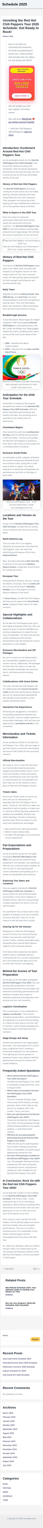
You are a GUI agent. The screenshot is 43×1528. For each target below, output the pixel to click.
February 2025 (9, 1441)
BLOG (5, 1484)
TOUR (5, 1500)
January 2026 (9, 1421)
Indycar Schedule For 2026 (14, 1371)
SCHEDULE (9, 1295)
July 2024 (7, 1465)
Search (5, 1335)
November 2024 (10, 1449)
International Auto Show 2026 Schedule (20, 1363)
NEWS (5, 1492)
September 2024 (10, 1457)
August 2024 (8, 1461)
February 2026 (9, 1417)
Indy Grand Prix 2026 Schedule (16, 1375)
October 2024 (9, 1453)
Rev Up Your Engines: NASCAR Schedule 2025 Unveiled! (20, 1304)
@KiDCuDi (27, 119)
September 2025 (10, 1429)
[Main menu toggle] (38, 4)
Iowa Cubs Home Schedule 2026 (17, 1359)
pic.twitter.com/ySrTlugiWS (21, 122)
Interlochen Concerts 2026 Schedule (19, 1367)
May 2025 (7, 1437)
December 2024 (10, 1445)
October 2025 (9, 1425)
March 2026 (8, 1413)
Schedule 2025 (14, 4)
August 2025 (8, 1433)
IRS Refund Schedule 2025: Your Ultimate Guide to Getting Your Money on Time (21, 1289)
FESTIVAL (7, 1488)
